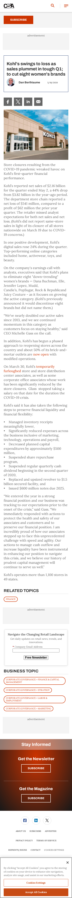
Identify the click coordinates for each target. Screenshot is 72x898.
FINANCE (11, 599)
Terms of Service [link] (46, 840)
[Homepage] (9, 6)
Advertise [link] (50, 831)
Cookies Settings (54, 850)
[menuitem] (8, 102)
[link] (8, 102)
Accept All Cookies (36, 892)
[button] (66, 6)
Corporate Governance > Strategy (28, 690)
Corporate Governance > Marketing (28, 708)
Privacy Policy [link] (24, 840)
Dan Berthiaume (29, 82)
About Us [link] (21, 831)
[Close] (68, 862)
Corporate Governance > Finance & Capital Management (32, 680)
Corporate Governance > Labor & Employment (26, 699)
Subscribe (18, 19)
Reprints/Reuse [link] (17, 850)
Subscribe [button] (36, 768)
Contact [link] (35, 850)
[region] (36, 877)
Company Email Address (27, 646)
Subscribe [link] (35, 831)
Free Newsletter (36, 657)
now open (41, 354)
